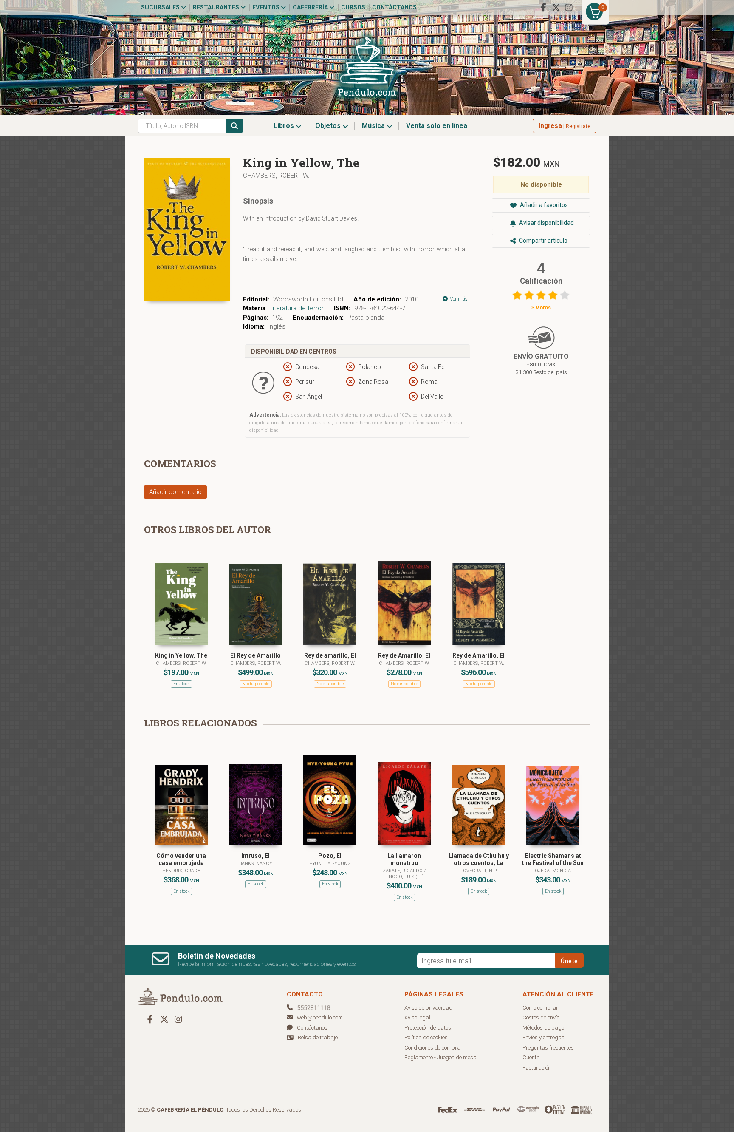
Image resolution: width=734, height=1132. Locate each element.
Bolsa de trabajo (318, 1037)
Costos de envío (540, 1017)
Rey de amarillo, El (330, 655)
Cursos (353, 7)
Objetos (328, 126)
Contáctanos (394, 7)
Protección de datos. (428, 1027)
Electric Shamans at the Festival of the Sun (553, 859)
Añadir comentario (175, 492)
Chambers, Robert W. (276, 175)
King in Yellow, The (181, 655)
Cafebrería (311, 7)
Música (374, 126)
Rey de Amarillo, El (404, 655)
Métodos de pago (543, 1027)
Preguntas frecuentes (548, 1047)
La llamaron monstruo (404, 859)
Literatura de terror (296, 308)
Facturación (536, 1067)
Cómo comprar (540, 1007)
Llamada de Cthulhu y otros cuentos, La (479, 859)
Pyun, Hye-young (330, 863)
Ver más (458, 299)
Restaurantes (216, 7)
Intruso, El (255, 855)
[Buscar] (234, 126)
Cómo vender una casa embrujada (181, 859)
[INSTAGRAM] (568, 7)
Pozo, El (330, 855)
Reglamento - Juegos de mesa (440, 1057)
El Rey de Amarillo (255, 655)
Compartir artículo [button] (542, 240)
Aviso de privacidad (428, 1007)
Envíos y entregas (543, 1037)
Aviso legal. (418, 1017)
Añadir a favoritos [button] (543, 204)
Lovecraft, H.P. (478, 871)
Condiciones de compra (432, 1047)
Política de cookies (426, 1037)
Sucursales (161, 7)
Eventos (266, 7)
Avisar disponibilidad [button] (546, 222)
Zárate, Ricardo (403, 871)
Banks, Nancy (255, 863)
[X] (556, 7)
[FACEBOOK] (543, 7)
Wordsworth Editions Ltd (308, 299)
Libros (285, 126)
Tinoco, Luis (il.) (404, 876)
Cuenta (531, 1057)
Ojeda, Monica (553, 871)
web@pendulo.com (320, 1017)
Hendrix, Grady (181, 871)
